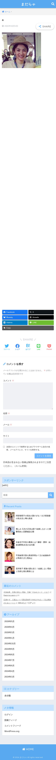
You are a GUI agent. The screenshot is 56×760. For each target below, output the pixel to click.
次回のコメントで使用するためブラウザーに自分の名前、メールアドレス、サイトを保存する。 (28, 448)
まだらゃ (28, 4)
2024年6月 (9, 665)
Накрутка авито (10, 595)
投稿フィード (10, 720)
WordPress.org (11, 731)
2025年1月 (9, 638)
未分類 (7, 696)
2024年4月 (9, 671)
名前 (6, 413)
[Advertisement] (28, 187)
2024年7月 (9, 660)
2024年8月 (9, 654)
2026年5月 (9, 621)
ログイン (8, 714)
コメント (8, 380)
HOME (29, 749)
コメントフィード (12, 726)
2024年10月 (10, 643)
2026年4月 (9, 627)
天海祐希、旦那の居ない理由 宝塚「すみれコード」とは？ (26, 592)
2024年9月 (9, 649)
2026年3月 (9, 632)
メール (7, 425)
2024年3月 (9, 677)
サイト (6, 436)
